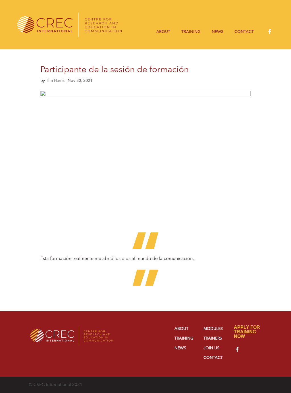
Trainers (212, 338)
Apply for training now (247, 332)
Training (191, 32)
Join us (211, 348)
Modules (213, 329)
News (217, 32)
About (163, 32)
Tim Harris (55, 81)
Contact (244, 32)
